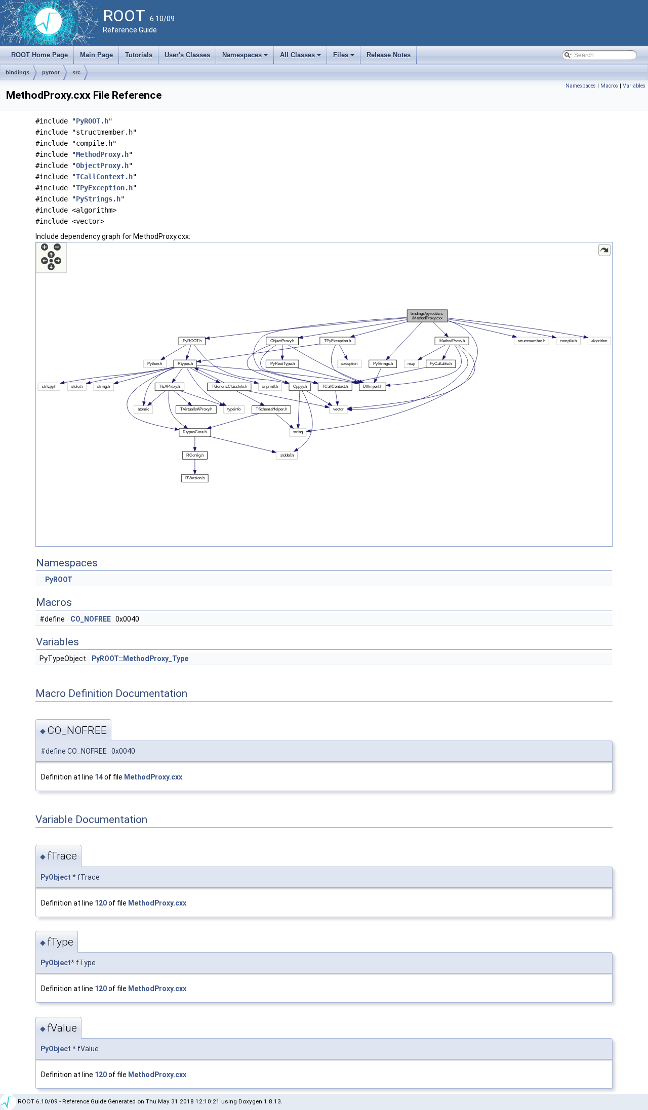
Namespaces (245, 57)
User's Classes (187, 55)
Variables (634, 86)
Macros (609, 86)
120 (101, 903)
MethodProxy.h (102, 154)
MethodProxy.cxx (153, 777)
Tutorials (138, 55)
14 (99, 777)
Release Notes (389, 55)
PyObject (55, 877)
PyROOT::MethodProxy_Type (140, 658)
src (76, 72)
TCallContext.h (104, 177)
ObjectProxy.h (102, 165)
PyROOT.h (92, 121)
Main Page (96, 55)
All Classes (301, 57)
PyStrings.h (98, 199)
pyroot (51, 72)
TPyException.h (104, 188)
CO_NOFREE (90, 619)
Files (344, 57)
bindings (17, 72)
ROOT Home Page (39, 55)
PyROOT (58, 579)
